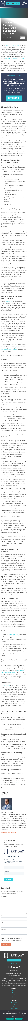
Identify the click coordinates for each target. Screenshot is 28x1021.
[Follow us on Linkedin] (17, 967)
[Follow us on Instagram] (11, 967)
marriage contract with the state (14, 58)
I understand (10, 1018)
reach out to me (18, 782)
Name (3, 916)
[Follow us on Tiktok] (8, 967)
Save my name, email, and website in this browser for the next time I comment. (12, 939)
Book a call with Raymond (8, 832)
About (14, 992)
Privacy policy (18, 1018)
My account (14, 1003)
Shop (14, 1006)
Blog (14, 994)
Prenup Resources (14, 996)
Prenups (22, 37)
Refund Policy (14, 1008)
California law (8, 301)
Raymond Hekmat (7, 812)
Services (14, 990)
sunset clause (6, 685)
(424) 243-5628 (14, 970)
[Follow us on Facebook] (19, 967)
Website (3, 929)
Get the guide (14, 98)
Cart (14, 1004)
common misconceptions (13, 45)
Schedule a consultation (14, 960)
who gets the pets (17, 636)
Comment (4, 896)
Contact (14, 998)
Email (3, 923)
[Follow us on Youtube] (14, 967)
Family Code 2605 (13, 634)
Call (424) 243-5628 (13, 3)
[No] (26, 1015)
